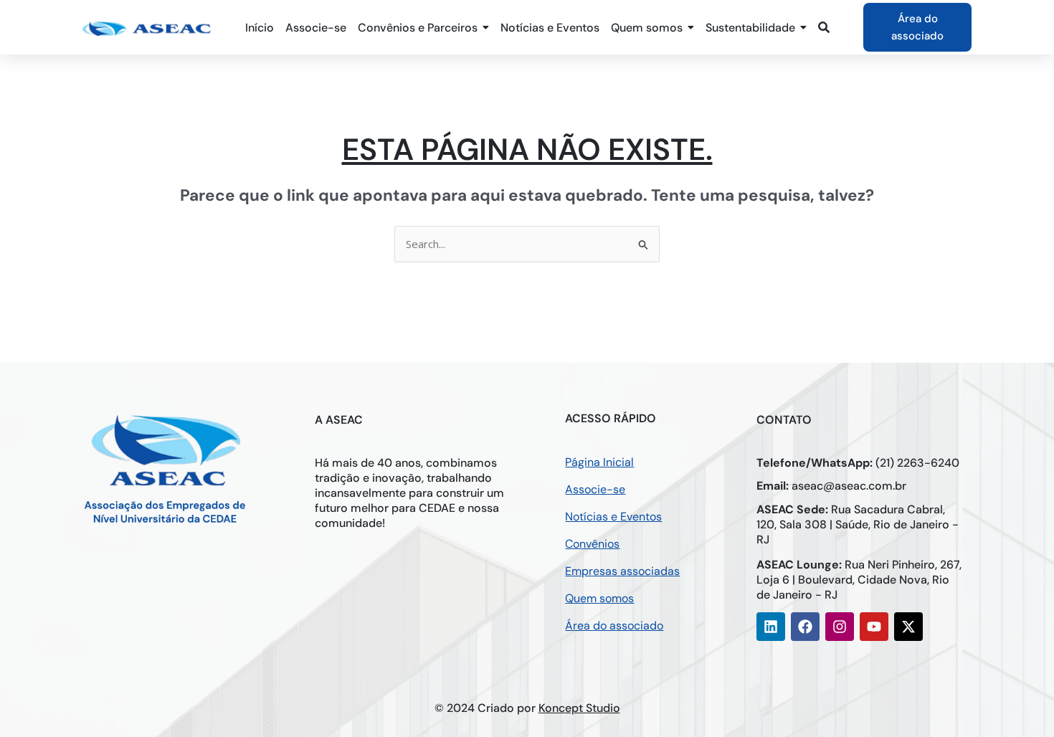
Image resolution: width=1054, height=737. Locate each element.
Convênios (592, 543)
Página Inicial (599, 462)
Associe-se (595, 489)
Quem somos (599, 598)
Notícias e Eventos (613, 516)
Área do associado (614, 625)
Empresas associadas (622, 571)
